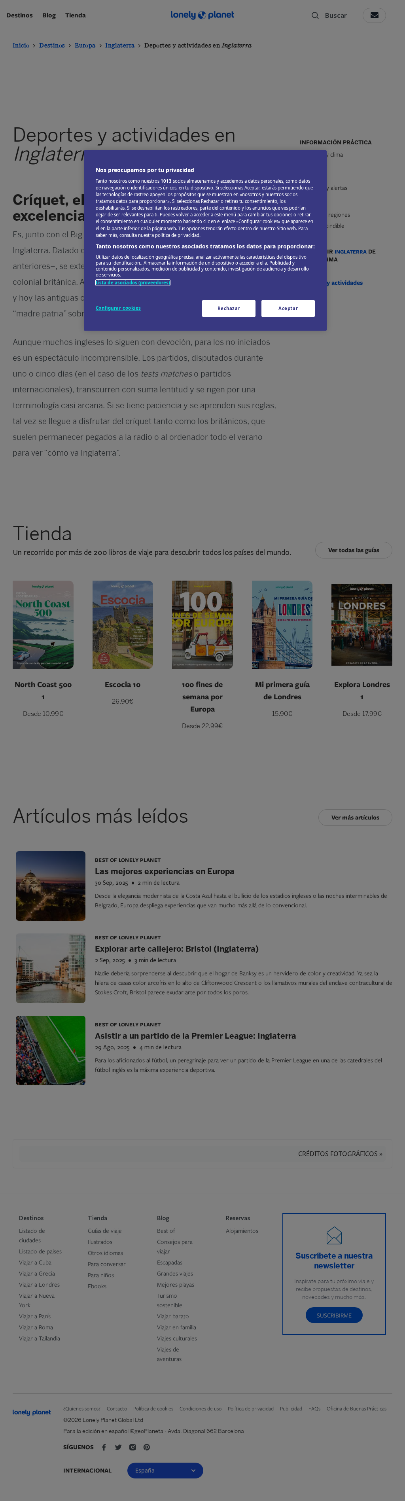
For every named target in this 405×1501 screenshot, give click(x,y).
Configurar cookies (118, 308)
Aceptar (288, 308)
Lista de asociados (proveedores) (133, 283)
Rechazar (229, 308)
